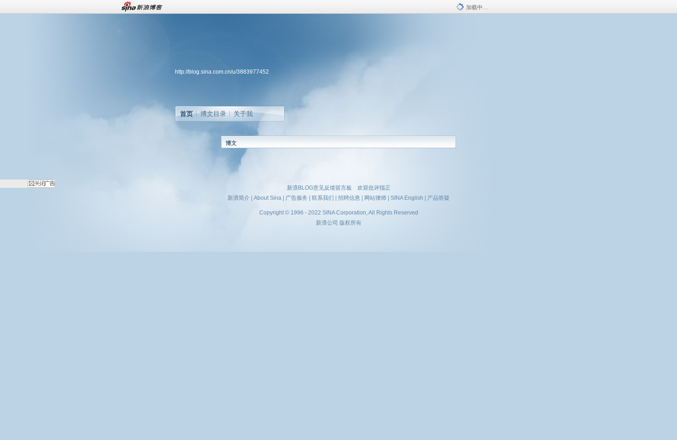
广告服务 (297, 198)
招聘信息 (349, 198)
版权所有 (350, 223)
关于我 (243, 113)
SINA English (407, 198)
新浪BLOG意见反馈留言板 (319, 188)
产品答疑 (438, 198)
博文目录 (213, 113)
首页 (186, 113)
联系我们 (323, 198)
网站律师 (375, 198)
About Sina (267, 198)
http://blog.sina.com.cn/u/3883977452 (222, 72)
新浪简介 (239, 198)
